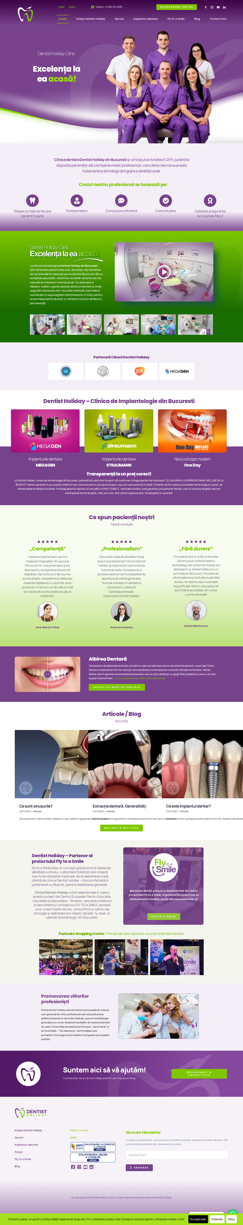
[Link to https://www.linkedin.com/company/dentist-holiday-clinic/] (91, 1167)
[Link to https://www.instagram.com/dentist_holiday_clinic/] (79, 1167)
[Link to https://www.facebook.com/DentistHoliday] (73, 1167)
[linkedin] (224, 7)
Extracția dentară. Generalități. (120, 806)
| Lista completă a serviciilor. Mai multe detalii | (140, 678)
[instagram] (212, 7)
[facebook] (205, 7)
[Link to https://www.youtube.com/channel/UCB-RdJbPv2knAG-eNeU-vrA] (85, 1167)
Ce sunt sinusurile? (35, 806)
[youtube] (218, 7)
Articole (37, 811)
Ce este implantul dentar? (188, 806)
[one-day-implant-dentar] (192, 410)
